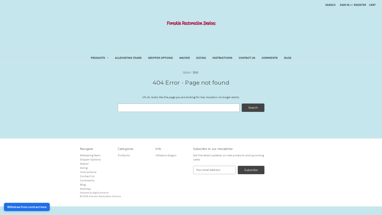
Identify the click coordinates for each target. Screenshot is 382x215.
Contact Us (247, 58)
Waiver (184, 58)
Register (360, 5)
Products (98, 58)
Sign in (344, 5)
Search (330, 5)
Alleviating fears (128, 58)
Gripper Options (160, 58)
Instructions (222, 58)
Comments (270, 58)
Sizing (201, 58)
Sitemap (85, 189)
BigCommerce (101, 192)
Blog (287, 58)
